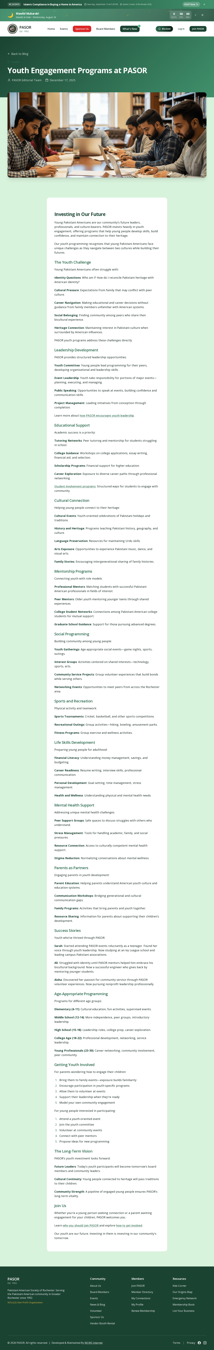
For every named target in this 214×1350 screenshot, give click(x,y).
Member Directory (142, 1292)
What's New (130, 29)
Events (64, 29)
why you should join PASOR (81, 1225)
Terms (176, 1343)
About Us (95, 1285)
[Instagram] (204, 1342)
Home (51, 29)
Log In (181, 28)
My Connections (140, 1298)
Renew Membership (143, 1311)
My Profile (137, 1304)
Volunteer (96, 1311)
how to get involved (129, 1225)
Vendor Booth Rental (102, 1323)
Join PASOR (198, 28)
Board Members (105, 29)
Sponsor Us (82, 29)
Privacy (191, 1343)
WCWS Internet (94, 1343)
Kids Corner (179, 1285)
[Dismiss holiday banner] (203, 15)
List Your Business (183, 1311)
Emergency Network (185, 1298)
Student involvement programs (75, 486)
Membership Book (184, 1304)
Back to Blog (19, 54)
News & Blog (97, 1304)
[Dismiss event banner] (204, 4)
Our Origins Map (182, 1292)
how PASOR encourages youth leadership (107, 415)
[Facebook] (199, 1342)
